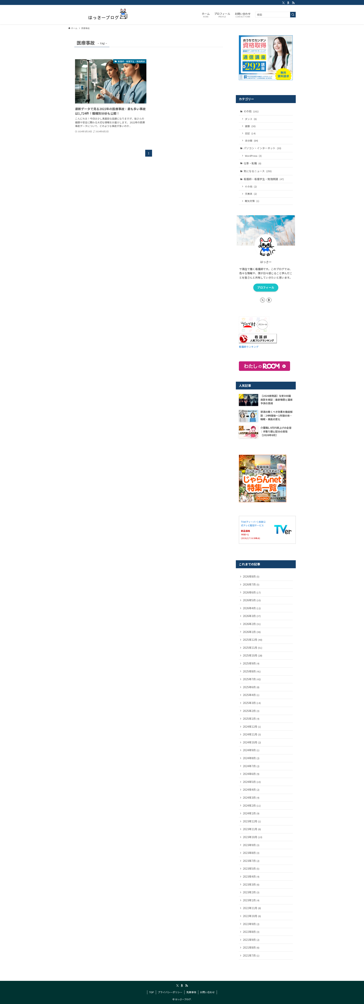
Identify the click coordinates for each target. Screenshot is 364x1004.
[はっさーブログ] (103, 14)
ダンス (251, 119)
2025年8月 (252, 671)
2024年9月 (251, 750)
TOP (151, 992)
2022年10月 (252, 916)
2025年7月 (252, 679)
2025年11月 (252, 647)
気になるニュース (258, 171)
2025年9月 (251, 663)
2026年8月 (251, 576)
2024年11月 (252, 734)
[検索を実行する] (293, 14)
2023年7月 (251, 861)
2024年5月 (252, 782)
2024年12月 (252, 726)
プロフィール (265, 287)
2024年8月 (251, 758)
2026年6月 (252, 592)
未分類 (251, 140)
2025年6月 (251, 687)
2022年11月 (252, 908)
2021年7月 (251, 955)
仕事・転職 (252, 163)
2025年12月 (252, 639)
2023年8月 (251, 853)
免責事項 (191, 992)
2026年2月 (252, 624)
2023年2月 (251, 892)
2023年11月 (252, 829)
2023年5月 (251, 868)
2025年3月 (252, 703)
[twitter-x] (283, 3)
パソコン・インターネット (262, 148)
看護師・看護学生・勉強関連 (264, 179)
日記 (250, 133)
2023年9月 (251, 845)
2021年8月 (251, 947)
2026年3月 (252, 616)
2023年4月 (251, 876)
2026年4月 (252, 608)
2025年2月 (251, 711)
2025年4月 (251, 695)
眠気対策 (252, 201)
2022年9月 (251, 924)
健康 (250, 126)
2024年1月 (251, 813)
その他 (251, 111)
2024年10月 (252, 742)
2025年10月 (252, 655)
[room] (288, 3)
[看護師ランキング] (258, 342)
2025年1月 (251, 718)
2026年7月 (251, 584)
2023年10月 (252, 837)
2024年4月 (251, 789)
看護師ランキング (249, 346)
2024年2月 (252, 805)
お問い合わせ (207, 992)
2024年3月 (251, 797)
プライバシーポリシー (170, 992)
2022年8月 (251, 932)
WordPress (253, 156)
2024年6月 (251, 774)
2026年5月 (252, 600)
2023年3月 (251, 884)
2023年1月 (251, 900)
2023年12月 (252, 821)
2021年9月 (251, 940)
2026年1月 (252, 632)
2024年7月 (251, 766)
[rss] (293, 3)
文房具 (251, 193)
